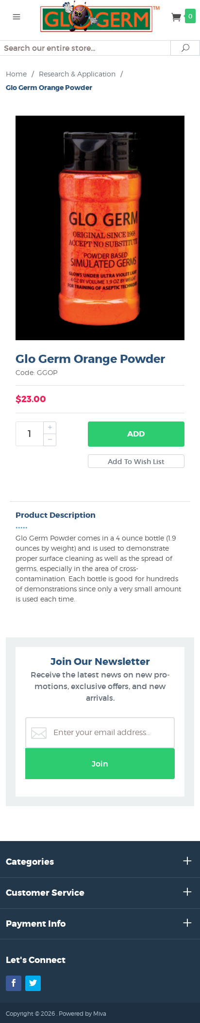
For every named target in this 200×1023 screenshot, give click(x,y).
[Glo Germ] (100, 15)
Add (136, 434)
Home (16, 74)
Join (100, 763)
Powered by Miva (82, 1013)
